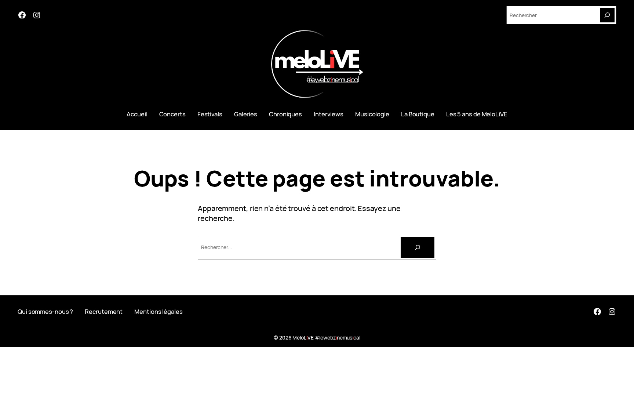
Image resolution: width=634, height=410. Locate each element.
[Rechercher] (417, 247)
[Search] (607, 15)
